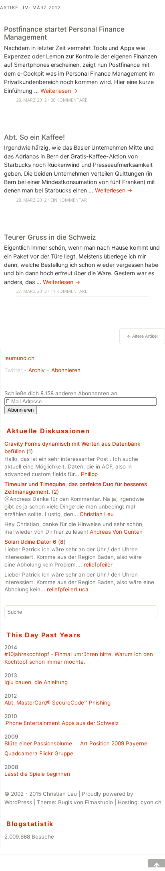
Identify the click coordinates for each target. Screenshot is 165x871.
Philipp (89, 474)
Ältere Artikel (142, 336)
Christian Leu (97, 514)
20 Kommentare (68, 100)
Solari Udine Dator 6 (30, 542)
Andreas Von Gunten (116, 532)
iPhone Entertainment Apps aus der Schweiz (61, 723)
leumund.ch (19, 358)
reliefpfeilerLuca (68, 589)
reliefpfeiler (98, 564)
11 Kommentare (68, 291)
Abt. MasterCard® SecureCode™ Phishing (57, 702)
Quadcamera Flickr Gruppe (38, 753)
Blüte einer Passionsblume (38, 743)
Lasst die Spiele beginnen (37, 774)
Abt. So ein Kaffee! (34, 137)
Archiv (36, 370)
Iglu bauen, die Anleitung (36, 682)
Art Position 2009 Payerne (113, 743)
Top (151, 863)
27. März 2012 (31, 291)
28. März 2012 (31, 100)
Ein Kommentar (68, 200)
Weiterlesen (59, 90)
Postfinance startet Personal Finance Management (64, 33)
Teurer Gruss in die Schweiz (50, 237)
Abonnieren (65, 370)
